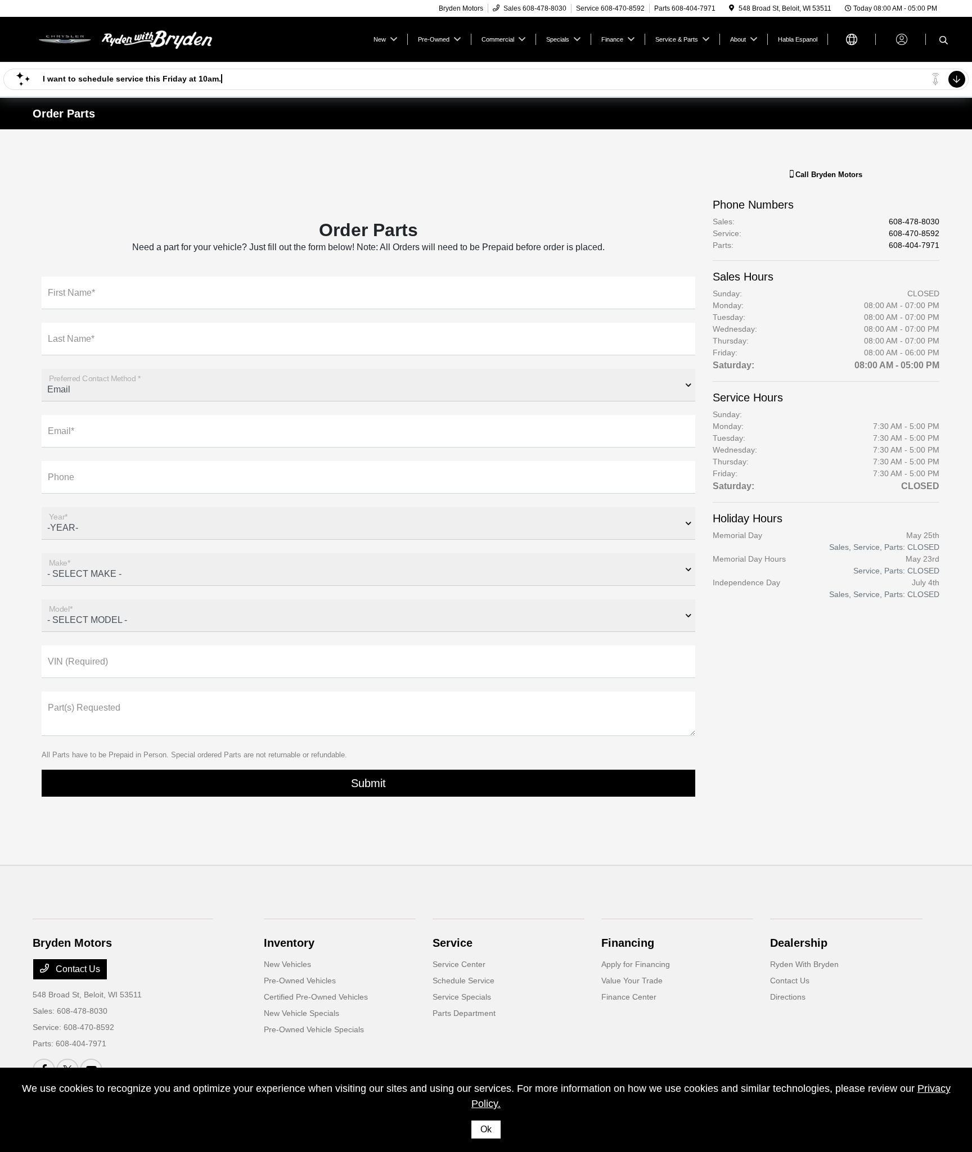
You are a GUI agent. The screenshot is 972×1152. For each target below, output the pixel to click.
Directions (788, 996)
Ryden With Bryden (804, 964)
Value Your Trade (632, 980)
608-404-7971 (914, 245)
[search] (943, 41)
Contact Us (76, 969)
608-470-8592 (914, 233)
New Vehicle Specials (301, 1013)
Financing (627, 943)
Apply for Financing (635, 964)
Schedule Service (463, 980)
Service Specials (462, 996)
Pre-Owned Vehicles (300, 980)
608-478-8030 (914, 221)
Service (452, 943)
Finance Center (628, 996)
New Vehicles (287, 964)
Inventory (289, 943)
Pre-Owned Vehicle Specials (314, 1029)
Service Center (459, 964)
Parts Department (464, 1013)
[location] (731, 8)
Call (827, 174)
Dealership (798, 943)
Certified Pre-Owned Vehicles (316, 996)
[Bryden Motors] (129, 38)
